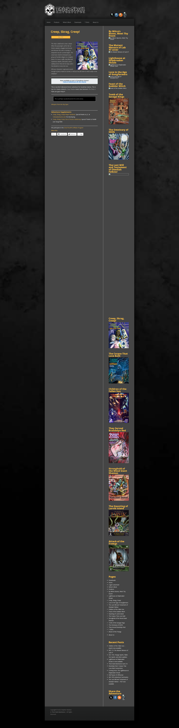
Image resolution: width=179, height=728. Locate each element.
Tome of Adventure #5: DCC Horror (74, 82)
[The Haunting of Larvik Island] (119, 535)
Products (56, 22)
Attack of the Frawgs (115, 632)
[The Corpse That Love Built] (119, 383)
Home (48, 22)
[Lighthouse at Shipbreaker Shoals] (119, 66)
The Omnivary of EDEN (116, 625)
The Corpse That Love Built (117, 616)
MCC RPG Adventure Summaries (118, 677)
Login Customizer (114, 585)
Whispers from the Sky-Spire (59, 104)
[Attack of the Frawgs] (119, 571)
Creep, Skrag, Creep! (115, 600)
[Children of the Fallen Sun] (119, 422)
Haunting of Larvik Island (116, 614)
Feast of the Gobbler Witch (117, 611)
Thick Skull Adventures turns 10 (118, 664)
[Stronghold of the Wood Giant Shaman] (119, 500)
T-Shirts (87, 22)
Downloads (77, 22)
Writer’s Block (67, 22)
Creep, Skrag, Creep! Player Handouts (64, 114)
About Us (95, 22)
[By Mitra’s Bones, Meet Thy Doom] (119, 39)
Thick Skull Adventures (58, 712)
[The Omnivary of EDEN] (119, 159)
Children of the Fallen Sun (116, 609)
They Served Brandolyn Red (117, 627)
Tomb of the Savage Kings (117, 623)
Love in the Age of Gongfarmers (118, 603)
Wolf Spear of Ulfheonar (116, 675)
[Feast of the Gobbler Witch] (117, 88)
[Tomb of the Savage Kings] (119, 124)
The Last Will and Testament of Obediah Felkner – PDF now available (118, 682)
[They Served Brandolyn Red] (119, 463)
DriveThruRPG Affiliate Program (73, 128)
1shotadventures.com (59, 117)
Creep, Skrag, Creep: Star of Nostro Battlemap (67, 119)
